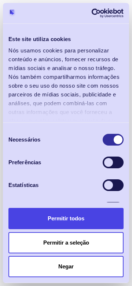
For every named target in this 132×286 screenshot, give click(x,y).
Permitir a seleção (66, 242)
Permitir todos (66, 218)
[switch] (113, 162)
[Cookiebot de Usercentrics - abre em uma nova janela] (93, 13)
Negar (66, 266)
